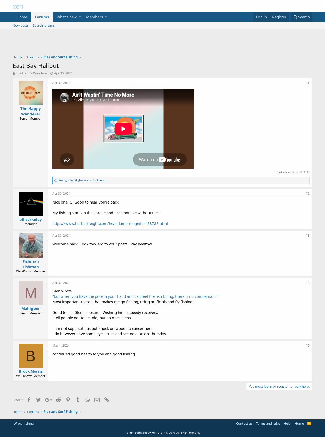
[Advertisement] (162, 43)
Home (22, 16)
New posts (21, 25)
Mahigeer (30, 308)
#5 (308, 345)
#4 (308, 282)
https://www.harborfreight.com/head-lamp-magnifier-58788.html (110, 223)
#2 (308, 193)
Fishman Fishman (31, 264)
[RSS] (309, 423)
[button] (80, 17)
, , (81, 180)
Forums (42, 16)
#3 (308, 235)
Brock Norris (31, 371)
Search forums (44, 25)
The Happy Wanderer (32, 73)
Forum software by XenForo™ (162, 432)
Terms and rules (268, 423)
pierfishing (25, 423)
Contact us (244, 423)
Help (287, 423)
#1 (308, 83)
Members (94, 16)
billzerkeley (30, 219)
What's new (67, 16)
